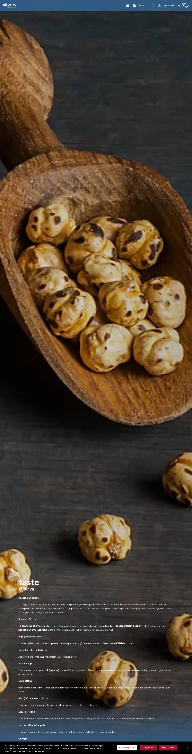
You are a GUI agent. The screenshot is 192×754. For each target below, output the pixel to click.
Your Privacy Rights (127, 747)
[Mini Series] (134, 5)
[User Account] (159, 5)
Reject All (148, 747)
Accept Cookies (168, 747)
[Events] (127, 5)
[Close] (187, 747)
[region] (96, 748)
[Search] (153, 5)
